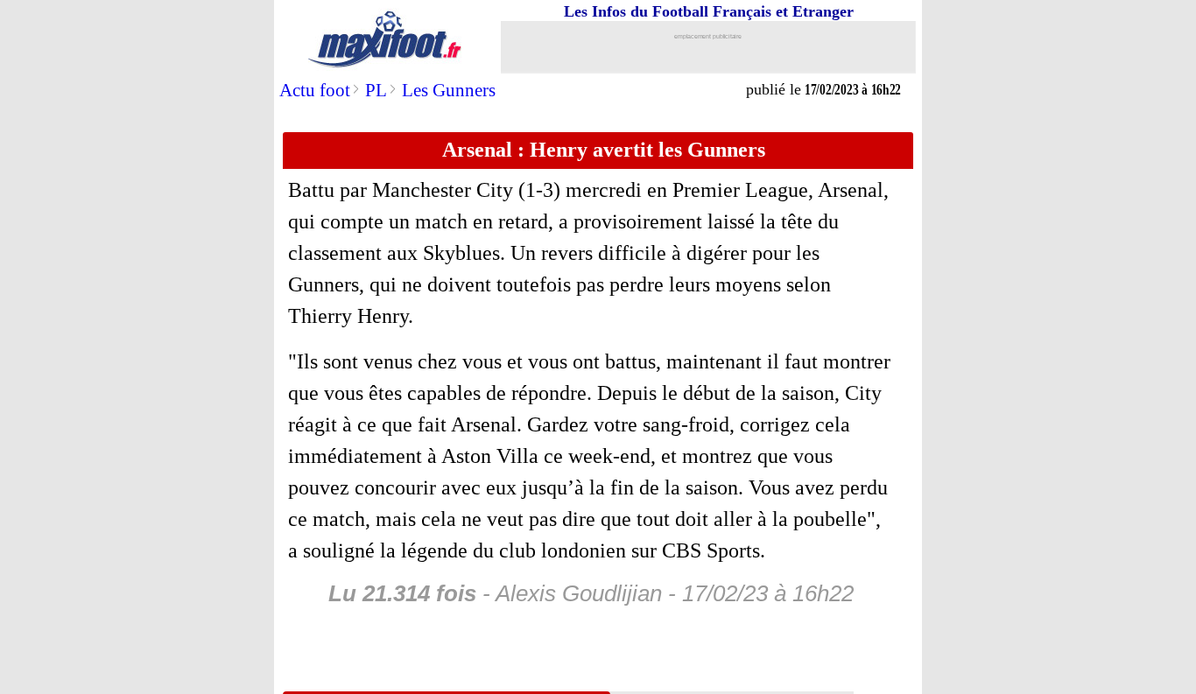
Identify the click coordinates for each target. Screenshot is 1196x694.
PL (376, 90)
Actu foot (314, 90)
